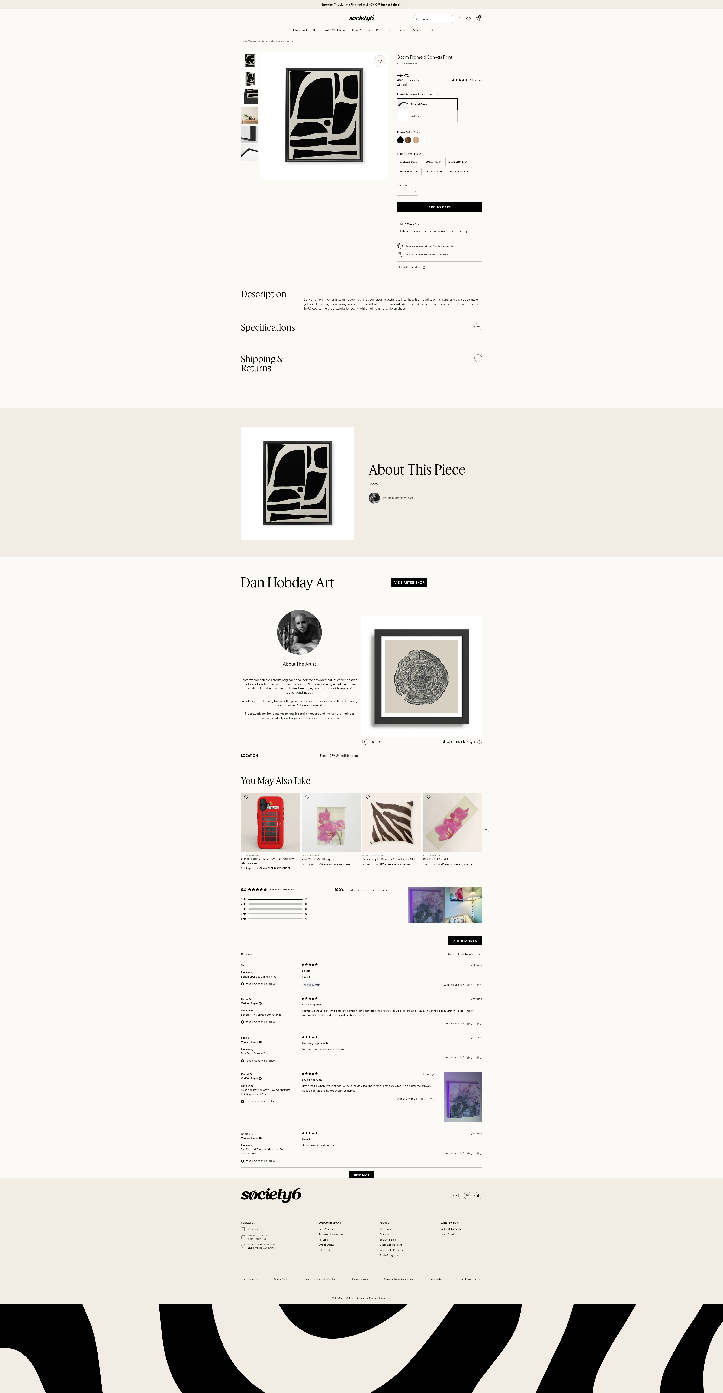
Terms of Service (360, 1278)
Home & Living (361, 30)
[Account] (459, 19)
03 (380, 741)
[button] (467, 80)
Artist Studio (448, 1234)
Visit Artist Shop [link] (409, 582)
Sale (416, 30)
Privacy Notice (250, 1278)
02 (373, 741)
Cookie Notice (281, 1278)
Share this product (409, 267)
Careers (384, 1234)
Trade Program (389, 1255)
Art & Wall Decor (335, 30)
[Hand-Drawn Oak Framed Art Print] (422, 676)
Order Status (326, 1244)
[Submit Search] (418, 19)
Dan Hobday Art (410, 63)
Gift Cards (325, 1250)
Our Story (385, 1229)
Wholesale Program (392, 1250)
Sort (450, 954)
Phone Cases (384, 30)
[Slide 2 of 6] (249, 78)
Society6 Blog (388, 1239)
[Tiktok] (478, 1195)
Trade (431, 30)
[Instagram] (457, 1195)
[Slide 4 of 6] (249, 115)
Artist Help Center (452, 1229)
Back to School (297, 30)
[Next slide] (485, 832)
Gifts (402, 30)
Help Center (326, 1229)
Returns (323, 1239)
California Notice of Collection (320, 1278)
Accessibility (438, 1278)
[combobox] (434, 19)
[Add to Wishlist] (247, 797)
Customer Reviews (391, 1244)
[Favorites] (468, 19)
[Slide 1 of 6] (249, 60)
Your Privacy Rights (470, 1278)
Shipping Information (331, 1234)
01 (365, 741)
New (316, 30)
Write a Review (469, 941)
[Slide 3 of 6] (249, 97)
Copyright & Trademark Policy (400, 1278)
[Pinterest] (467, 1195)
